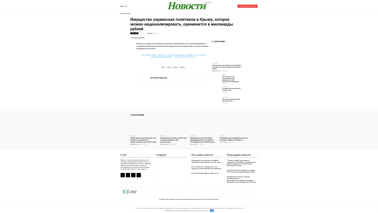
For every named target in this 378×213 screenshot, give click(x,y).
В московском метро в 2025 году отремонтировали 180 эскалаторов (173, 140)
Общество (134, 33)
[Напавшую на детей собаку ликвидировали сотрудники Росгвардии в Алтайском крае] (204, 126)
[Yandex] (133, 175)
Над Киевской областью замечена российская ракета (238, 177)
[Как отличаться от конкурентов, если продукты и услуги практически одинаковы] (216, 78)
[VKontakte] (128, 175)
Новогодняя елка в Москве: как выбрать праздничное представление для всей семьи (226, 67)
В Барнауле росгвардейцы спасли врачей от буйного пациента (233, 139)
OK (212, 210)
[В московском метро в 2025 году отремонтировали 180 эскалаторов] (174, 126)
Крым (168, 67)
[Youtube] (139, 175)
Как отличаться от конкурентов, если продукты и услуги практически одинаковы (230, 79)
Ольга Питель (193, 144)
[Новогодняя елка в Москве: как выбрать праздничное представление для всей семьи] (227, 53)
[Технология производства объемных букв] (216, 101)
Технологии (225, 86)
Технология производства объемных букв (231, 100)
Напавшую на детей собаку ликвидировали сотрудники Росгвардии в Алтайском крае (202, 140)
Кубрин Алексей (216, 71)
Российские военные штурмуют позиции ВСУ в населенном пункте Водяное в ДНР (241, 171)
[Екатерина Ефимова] (143, 78)
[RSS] (122, 175)
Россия (175, 67)
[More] (246, 38)
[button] (124, 6)
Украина (182, 67)
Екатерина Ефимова (138, 37)
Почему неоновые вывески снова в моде (204, 173)
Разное (224, 74)
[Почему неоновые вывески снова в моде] (216, 90)
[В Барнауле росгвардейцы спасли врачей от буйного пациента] (234, 126)
